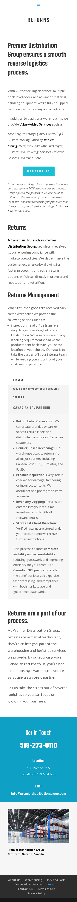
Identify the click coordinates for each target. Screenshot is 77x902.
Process (18, 380)
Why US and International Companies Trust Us (36, 393)
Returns (52, 884)
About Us (14, 880)
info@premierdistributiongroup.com (38, 793)
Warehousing (33, 880)
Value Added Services (29, 884)
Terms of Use (46, 889)
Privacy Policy (36, 893)
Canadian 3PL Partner (31, 408)
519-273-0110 (38, 745)
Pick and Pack (56, 880)
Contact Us (38, 171)
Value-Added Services (35, 124)
